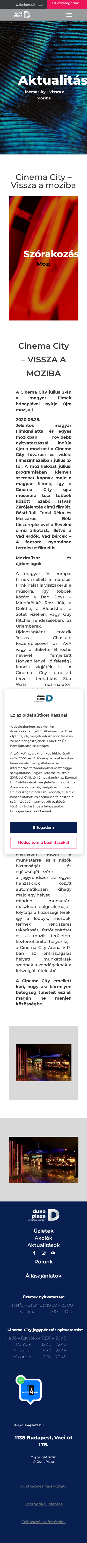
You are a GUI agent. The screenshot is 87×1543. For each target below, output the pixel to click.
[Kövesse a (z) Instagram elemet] (43, 1253)
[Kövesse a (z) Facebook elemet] (34, 1253)
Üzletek (44, 1231)
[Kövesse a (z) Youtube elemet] (53, 1253)
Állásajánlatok (43, 1276)
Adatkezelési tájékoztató (43, 1486)
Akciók (43, 1238)
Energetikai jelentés (44, 1504)
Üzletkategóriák (65, 3)
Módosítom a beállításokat (43, 842)
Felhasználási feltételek (44, 1522)
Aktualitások (43, 1245)
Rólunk (43, 1262)
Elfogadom (43, 827)
